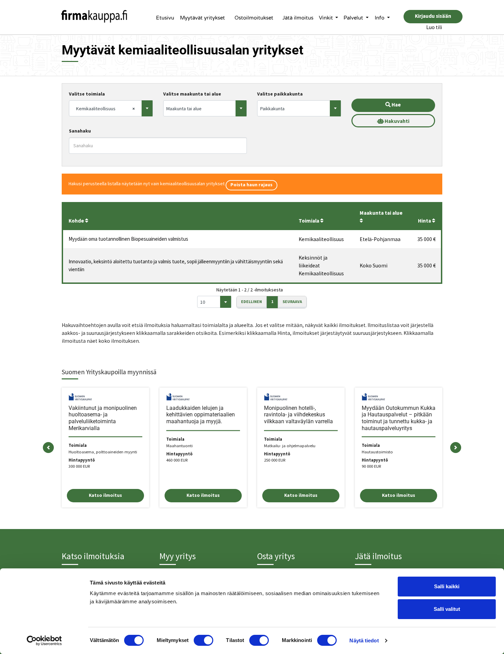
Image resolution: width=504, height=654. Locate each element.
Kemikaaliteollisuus (321, 239)
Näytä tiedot (364, 640)
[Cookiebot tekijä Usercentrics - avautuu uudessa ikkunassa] (44, 641)
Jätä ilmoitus (298, 18)
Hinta (425, 220)
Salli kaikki (446, 586)
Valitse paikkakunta (280, 94)
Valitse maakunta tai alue (192, 94)
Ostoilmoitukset (254, 18)
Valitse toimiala (87, 94)
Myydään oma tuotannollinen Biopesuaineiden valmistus (128, 239)
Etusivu (165, 18)
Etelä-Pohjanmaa (380, 239)
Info (380, 18)
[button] (48, 447)
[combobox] (111, 108)
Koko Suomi (373, 265)
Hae (396, 104)
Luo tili (434, 27)
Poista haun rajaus (251, 184)
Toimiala (309, 220)
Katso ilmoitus (105, 495)
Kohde (77, 220)
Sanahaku (80, 131)
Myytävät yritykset (202, 18)
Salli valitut (447, 609)
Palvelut (354, 18)
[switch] (203, 640)
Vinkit (326, 18)
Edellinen (251, 301)
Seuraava (292, 301)
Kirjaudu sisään (433, 16)
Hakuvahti (396, 121)
